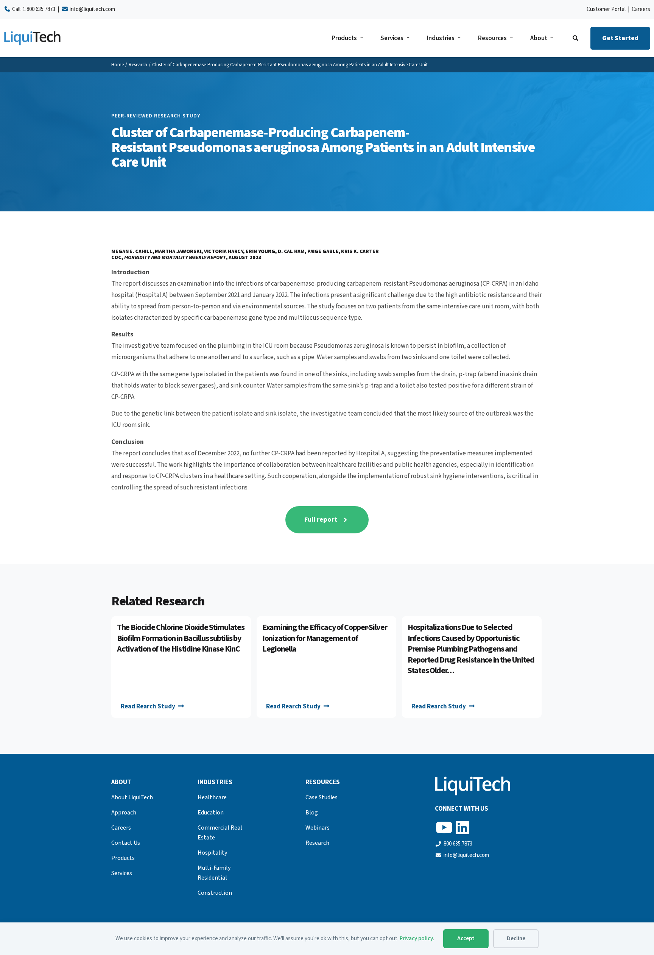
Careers (641, 9)
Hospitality (212, 853)
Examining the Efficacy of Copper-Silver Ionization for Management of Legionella (324, 638)
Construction (215, 893)
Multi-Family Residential (214, 873)
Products (344, 38)
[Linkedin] (462, 827)
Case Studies (321, 797)
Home (117, 64)
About (538, 38)
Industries (441, 38)
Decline (516, 938)
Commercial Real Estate (220, 833)
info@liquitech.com (92, 9)
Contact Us (125, 843)
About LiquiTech (132, 797)
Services (391, 38)
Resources (492, 38)
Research (138, 64)
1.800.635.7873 (39, 9)
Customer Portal (606, 9)
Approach (123, 812)
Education (211, 812)
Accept (466, 938)
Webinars (317, 828)
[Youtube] (444, 827)
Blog (311, 812)
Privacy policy (416, 938)
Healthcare (212, 797)
